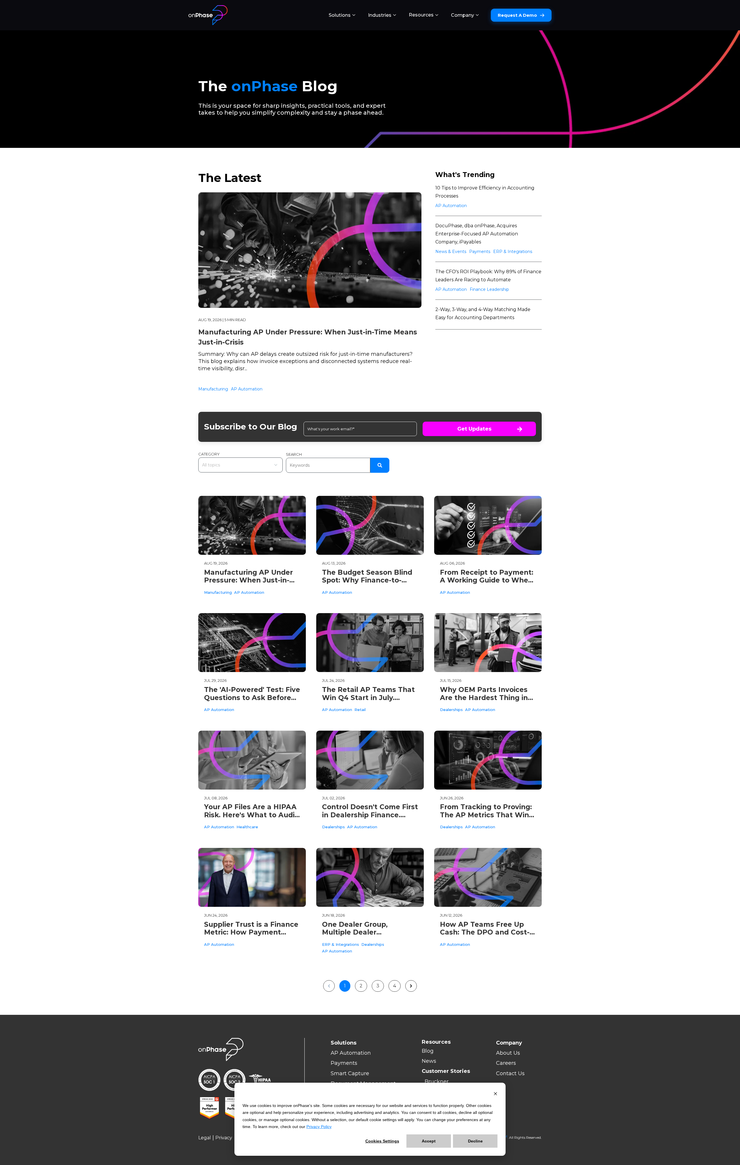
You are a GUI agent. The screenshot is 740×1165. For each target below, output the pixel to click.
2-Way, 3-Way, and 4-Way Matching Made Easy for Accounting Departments (482, 313)
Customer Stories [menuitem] (446, 1071)
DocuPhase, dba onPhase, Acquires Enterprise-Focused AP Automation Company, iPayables (476, 234)
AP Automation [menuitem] (351, 1053)
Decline (475, 1141)
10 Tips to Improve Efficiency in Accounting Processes (484, 192)
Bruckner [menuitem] (437, 1081)
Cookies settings (382, 1141)
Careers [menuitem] (506, 1063)
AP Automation (246, 389)
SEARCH (294, 454)
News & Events (450, 251)
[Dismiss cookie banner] (495, 1094)
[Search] (379, 465)
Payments (479, 251)
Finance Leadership (489, 289)
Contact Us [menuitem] (510, 1073)
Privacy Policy (319, 1126)
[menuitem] (341, 15)
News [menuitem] (429, 1061)
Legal (204, 1137)
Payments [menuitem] (344, 1063)
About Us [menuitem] (508, 1053)
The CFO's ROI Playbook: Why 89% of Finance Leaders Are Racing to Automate (488, 275)
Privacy (223, 1137)
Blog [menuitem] (428, 1051)
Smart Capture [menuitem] (350, 1073)
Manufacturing (213, 389)
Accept (429, 1141)
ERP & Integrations (512, 251)
